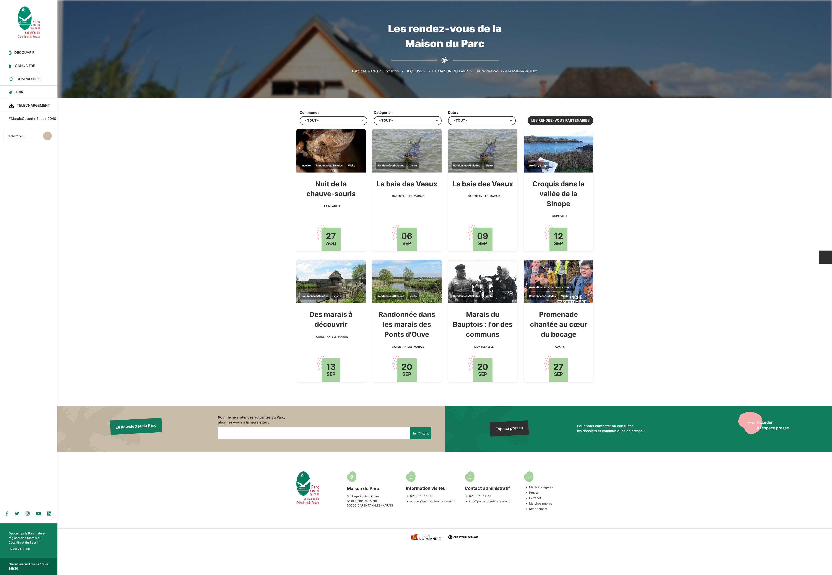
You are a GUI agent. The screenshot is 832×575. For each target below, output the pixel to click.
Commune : (309, 112)
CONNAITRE (25, 66)
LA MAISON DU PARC (450, 71)
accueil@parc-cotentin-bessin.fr (433, 501)
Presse (534, 492)
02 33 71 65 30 (421, 496)
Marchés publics (540, 503)
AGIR (19, 92)
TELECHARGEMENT (33, 105)
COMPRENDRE (28, 79)
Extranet (535, 498)
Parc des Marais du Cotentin (375, 71)
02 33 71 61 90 (480, 496)
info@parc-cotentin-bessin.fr (489, 501)
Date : (453, 112)
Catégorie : (383, 112)
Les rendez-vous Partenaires (560, 120)
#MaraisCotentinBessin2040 (32, 118)
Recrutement (538, 509)
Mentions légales (541, 487)
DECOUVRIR (24, 52)
